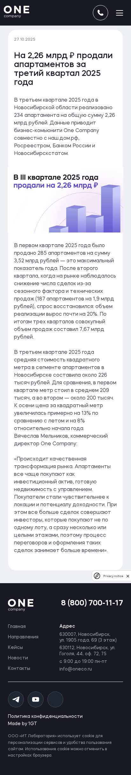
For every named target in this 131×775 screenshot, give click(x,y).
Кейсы (15, 647)
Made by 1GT (22, 724)
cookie (88, 736)
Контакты (19, 668)
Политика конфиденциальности (45, 716)
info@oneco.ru (75, 669)
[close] (128, 576)
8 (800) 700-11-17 (92, 603)
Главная (17, 626)
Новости (18, 658)
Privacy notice (113, 576)
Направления (23, 637)
